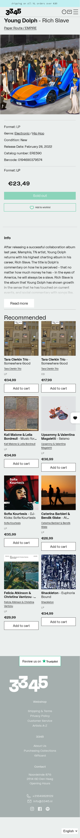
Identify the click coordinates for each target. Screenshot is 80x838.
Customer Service (40, 720)
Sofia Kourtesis (12, 523)
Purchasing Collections (40, 750)
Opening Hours (40, 783)
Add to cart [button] (21, 388)
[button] (75, 12)
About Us (40, 745)
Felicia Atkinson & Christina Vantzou (19, 604)
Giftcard (40, 755)
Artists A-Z (40, 725)
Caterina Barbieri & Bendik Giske (55, 525)
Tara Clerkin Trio (12, 368)
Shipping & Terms (40, 710)
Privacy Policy (40, 715)
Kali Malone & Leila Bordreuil (19, 443)
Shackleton (47, 602)
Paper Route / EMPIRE (20, 28)
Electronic (22, 133)
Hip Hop (38, 133)
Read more (19, 303)
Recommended (25, 317)
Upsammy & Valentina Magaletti (53, 445)
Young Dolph (20, 20)
